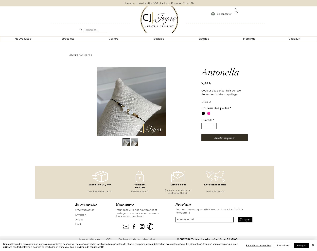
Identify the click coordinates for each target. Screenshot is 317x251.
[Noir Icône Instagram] (142, 226)
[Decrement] (204, 126)
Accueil (73, 54)
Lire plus (206, 101)
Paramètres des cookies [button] (258, 245)
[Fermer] (313, 245)
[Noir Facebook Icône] (134, 226)
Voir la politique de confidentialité (87, 247)
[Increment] (214, 126)
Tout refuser (283, 245)
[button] (236, 10)
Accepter (301, 245)
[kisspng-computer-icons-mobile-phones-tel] (150, 226)
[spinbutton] (209, 126)
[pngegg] (126, 226)
